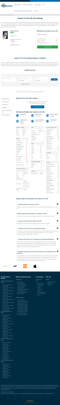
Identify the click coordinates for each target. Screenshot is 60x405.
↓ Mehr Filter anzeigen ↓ (25, 84)
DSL (44, 4)
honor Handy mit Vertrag (22, 313)
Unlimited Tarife (40, 284)
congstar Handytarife (21, 290)
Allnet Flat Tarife (41, 283)
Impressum (50, 284)
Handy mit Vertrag (27, 4)
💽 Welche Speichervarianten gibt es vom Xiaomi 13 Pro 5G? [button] (32, 213)
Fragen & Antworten (5, 114)
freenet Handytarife (21, 283)
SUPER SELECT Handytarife (23, 289)
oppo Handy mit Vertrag (22, 307)
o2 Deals (36, 10)
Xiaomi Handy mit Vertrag (22, 302)
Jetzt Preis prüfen (37, 106)
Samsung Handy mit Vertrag (23, 301)
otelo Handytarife (21, 287)
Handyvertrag (17, 4)
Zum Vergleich (4, 104)
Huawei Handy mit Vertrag (22, 310)
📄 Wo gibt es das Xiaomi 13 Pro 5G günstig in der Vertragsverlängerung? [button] (35, 239)
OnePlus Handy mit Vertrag (23, 305)
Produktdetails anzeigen (14, 44)
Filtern (54, 79)
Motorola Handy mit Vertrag (23, 308)
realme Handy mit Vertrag (22, 311)
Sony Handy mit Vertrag (22, 314)
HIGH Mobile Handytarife (22, 292)
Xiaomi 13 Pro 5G (5, 101)
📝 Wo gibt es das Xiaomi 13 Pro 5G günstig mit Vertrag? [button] (31, 228)
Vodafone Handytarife (22, 284)
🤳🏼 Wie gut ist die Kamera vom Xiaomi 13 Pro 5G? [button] (29, 221)
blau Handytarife (21, 293)
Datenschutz (50, 283)
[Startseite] (7, 5)
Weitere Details (47, 46)
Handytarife (38, 4)
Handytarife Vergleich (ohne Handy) (23, 10)
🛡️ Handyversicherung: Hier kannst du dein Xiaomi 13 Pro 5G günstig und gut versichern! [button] (36, 252)
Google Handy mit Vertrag (22, 304)
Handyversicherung (41, 293)
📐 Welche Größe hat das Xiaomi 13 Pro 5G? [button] (28, 204)
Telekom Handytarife (21, 286)
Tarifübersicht (4, 107)
